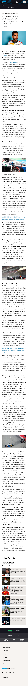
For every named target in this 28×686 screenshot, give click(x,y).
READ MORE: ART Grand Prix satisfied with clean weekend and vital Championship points (12, 359)
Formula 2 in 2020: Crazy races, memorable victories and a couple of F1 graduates (17, 599)
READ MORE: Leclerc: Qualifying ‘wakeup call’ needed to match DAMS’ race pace (13, 223)
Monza (4, 5)
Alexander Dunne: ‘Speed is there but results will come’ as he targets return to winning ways (17, 630)
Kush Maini (13, 55)
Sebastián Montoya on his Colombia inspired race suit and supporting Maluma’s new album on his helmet (17, 619)
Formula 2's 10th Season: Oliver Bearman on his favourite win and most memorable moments (16, 609)
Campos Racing (12, 64)
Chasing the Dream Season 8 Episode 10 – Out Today (17, 639)
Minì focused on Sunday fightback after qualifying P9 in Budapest (16, 589)
